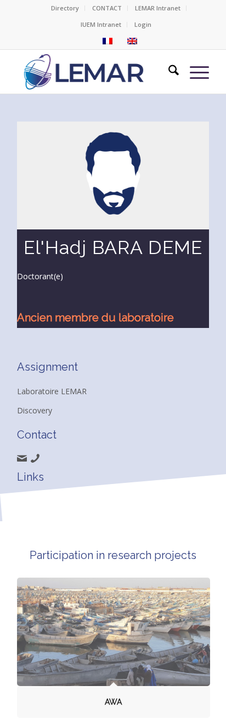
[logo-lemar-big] (84, 72)
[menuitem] (65, 8)
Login (142, 24)
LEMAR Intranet (157, 8)
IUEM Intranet (101, 24)
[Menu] (194, 72)
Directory (65, 8)
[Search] (168, 72)
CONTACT (107, 8)
